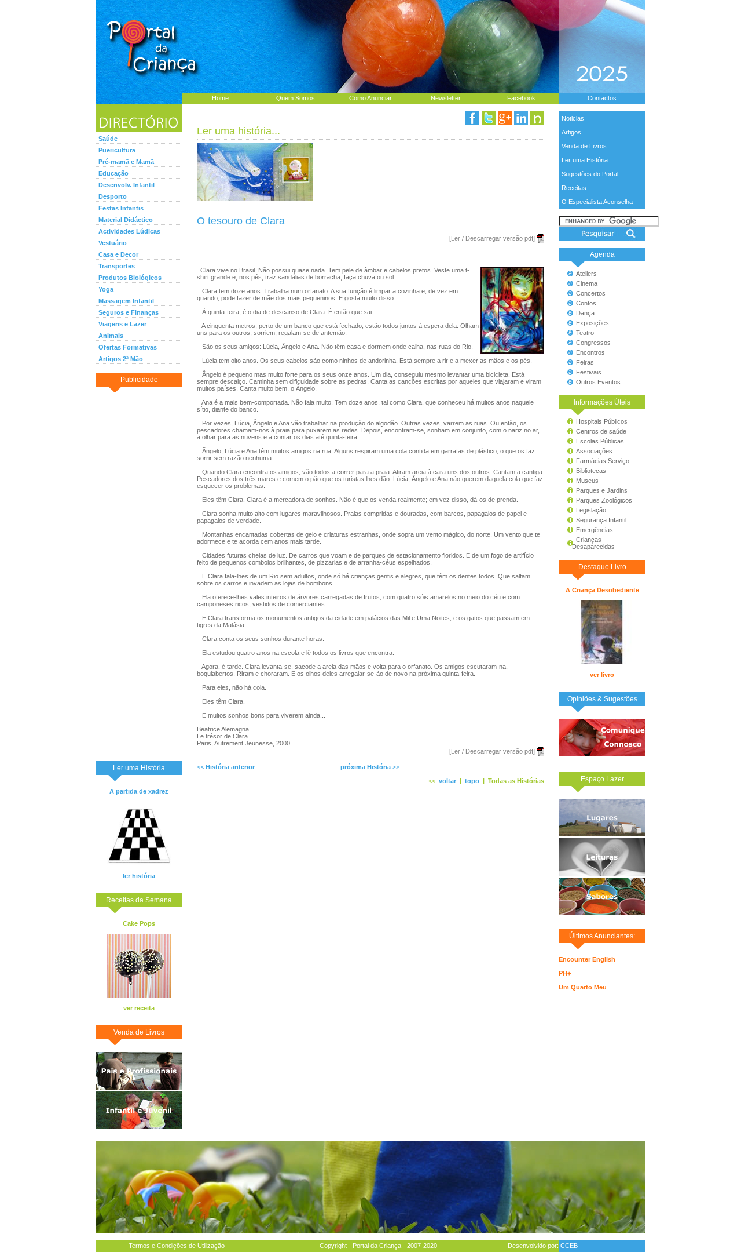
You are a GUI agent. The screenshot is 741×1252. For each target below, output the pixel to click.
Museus (587, 480)
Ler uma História (585, 159)
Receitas (574, 187)
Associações (594, 450)
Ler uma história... (238, 131)
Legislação (591, 510)
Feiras (585, 362)
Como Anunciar (370, 97)
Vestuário (112, 242)
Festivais (588, 372)
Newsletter (446, 97)
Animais (110, 335)
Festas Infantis (121, 208)
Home (220, 97)
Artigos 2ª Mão (120, 358)
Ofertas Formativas (127, 347)
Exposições (592, 322)
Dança (585, 313)
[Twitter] (489, 118)
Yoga (105, 289)
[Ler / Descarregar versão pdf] (492, 238)
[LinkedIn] (521, 118)
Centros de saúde (601, 431)
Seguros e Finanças (128, 312)
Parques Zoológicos (604, 500)
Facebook (521, 97)
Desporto (112, 196)
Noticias (573, 118)
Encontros (590, 352)
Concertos (591, 293)
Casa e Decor (118, 254)
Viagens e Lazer (122, 324)
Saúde (108, 138)
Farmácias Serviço (602, 460)
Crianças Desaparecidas (588, 543)
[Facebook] (472, 118)
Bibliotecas (591, 470)
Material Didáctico (125, 219)
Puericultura (116, 150)
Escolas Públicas (600, 441)
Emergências (594, 529)
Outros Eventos (598, 381)
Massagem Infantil (126, 300)
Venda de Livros (584, 146)
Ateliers (586, 273)
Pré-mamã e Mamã (126, 161)
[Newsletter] (537, 118)
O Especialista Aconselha (597, 201)
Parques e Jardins (602, 490)
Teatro (585, 332)
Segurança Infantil (601, 519)
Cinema (586, 283)
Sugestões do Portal (590, 173)
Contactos (602, 97)
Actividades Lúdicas (129, 231)
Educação (113, 173)
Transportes (116, 266)
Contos (586, 303)
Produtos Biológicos (130, 277)
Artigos (571, 132)
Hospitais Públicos (602, 421)
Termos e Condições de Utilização (177, 1245)
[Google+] (505, 118)
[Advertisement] (139, 573)
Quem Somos (295, 97)
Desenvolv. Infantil (126, 184)
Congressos (593, 342)
